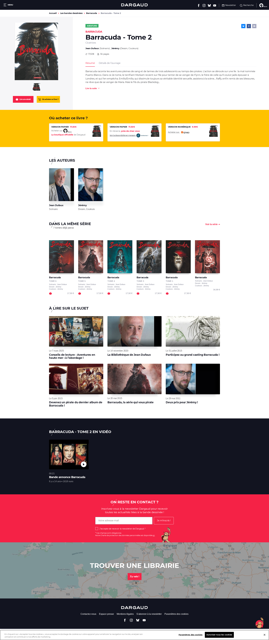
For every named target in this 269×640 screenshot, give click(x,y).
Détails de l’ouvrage (109, 63)
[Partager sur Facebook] (249, 26)
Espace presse (106, 614)
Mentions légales (125, 614)
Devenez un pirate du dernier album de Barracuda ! (75, 404)
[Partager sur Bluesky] (243, 26)
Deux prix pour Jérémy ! (182, 402)
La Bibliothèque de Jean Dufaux (129, 354)
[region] (134, 635)
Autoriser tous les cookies (219, 635)
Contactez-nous (88, 614)
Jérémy (115, 48)
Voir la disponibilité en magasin (123, 135)
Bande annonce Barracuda (67, 477)
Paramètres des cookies (176, 614)
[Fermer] (264, 635)
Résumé (90, 63)
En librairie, (125, 131)
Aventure (92, 26)
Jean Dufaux (92, 48)
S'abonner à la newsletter (149, 614)
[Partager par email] (254, 26)
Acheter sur (174, 132)
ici (154, 535)
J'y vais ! (134, 576)
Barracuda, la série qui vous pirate (130, 402)
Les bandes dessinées (71, 13)
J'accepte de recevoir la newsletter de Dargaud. (121, 528)
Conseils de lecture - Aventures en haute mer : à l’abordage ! (72, 356)
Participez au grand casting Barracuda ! (192, 354)
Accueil (53, 13)
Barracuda (91, 13)
